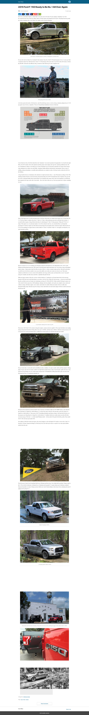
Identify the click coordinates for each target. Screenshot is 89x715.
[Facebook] (21, 14)
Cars (22, 699)
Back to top (68, 709)
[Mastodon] (30, 14)
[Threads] (28, 14)
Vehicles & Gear (26, 696)
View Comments (44, 703)
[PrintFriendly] (40, 14)
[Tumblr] (32, 14)
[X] (23, 14)
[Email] (38, 14)
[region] (44, 150)
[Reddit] (34, 14)
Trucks (27, 699)
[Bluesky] (25, 14)
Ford (24, 699)
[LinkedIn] (19, 14)
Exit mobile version (44, 713)
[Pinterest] (36, 14)
